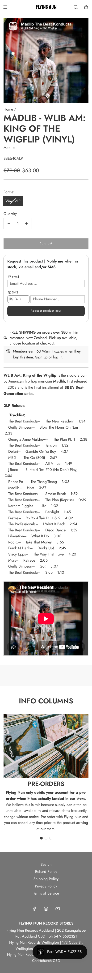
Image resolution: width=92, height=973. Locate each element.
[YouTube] (57, 909)
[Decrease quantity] (9, 223)
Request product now (46, 311)
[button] (41, 838)
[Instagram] (46, 909)
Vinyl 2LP (13, 201)
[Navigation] (5, 7)
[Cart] (86, 7)
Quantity (10, 213)
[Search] (76, 7)
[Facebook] (34, 909)
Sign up (41, 357)
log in (57, 357)
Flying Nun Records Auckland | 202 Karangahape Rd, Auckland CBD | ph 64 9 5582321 (46, 933)
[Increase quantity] (26, 223)
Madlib (9, 147)
